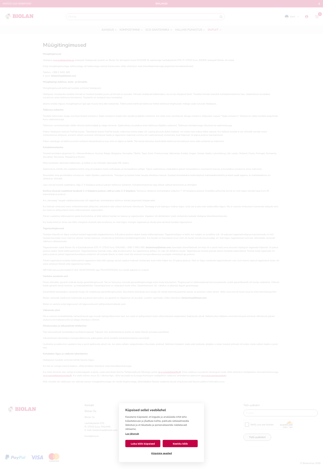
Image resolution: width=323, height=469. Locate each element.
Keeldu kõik (180, 443)
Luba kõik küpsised (143, 443)
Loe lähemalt (132, 433)
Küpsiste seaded (161, 453)
